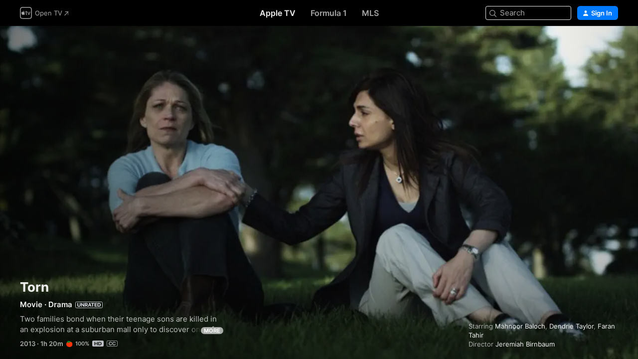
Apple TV (278, 13)
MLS (370, 13)
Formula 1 (329, 13)
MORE (212, 330)
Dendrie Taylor (571, 326)
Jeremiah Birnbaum (525, 344)
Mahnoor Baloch (520, 326)
